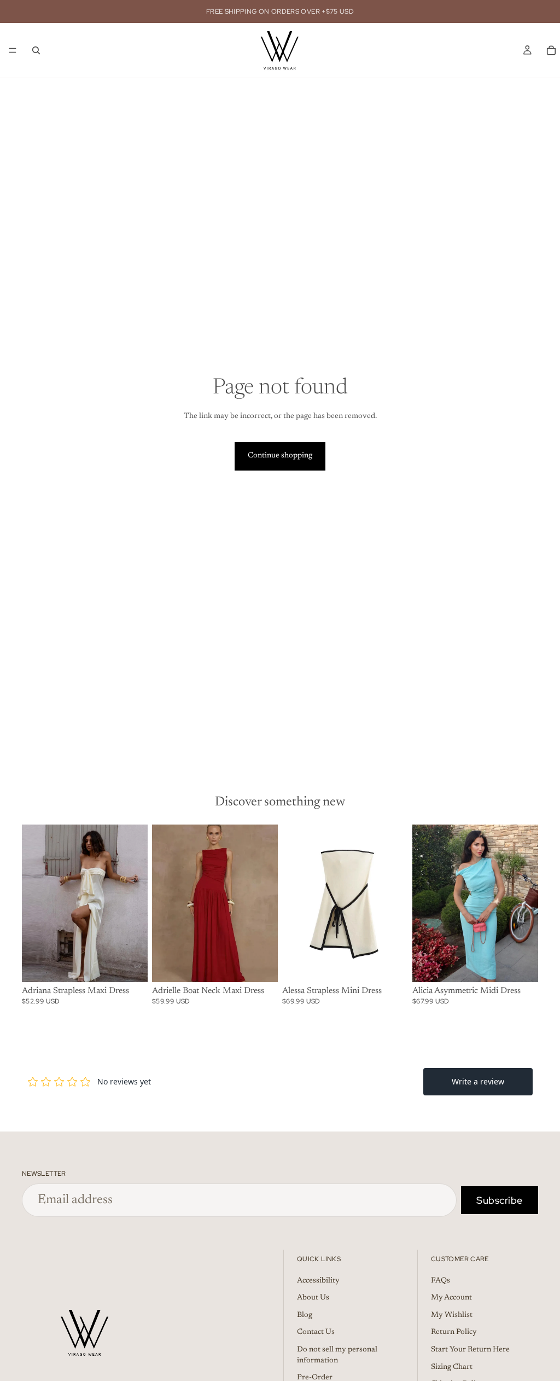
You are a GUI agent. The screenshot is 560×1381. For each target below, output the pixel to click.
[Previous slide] (34, 903)
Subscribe (499, 1200)
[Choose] (131, 965)
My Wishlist (451, 1315)
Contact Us (316, 1332)
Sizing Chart (451, 1367)
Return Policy (454, 1332)
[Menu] (12, 50)
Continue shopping (280, 456)
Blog (304, 1315)
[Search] (36, 50)
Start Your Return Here (470, 1350)
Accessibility (318, 1280)
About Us (313, 1298)
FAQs (440, 1280)
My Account (451, 1298)
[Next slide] (136, 903)
